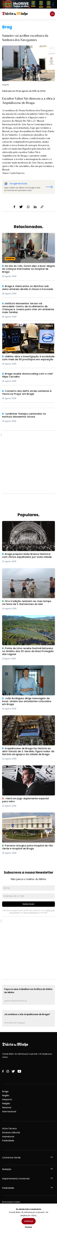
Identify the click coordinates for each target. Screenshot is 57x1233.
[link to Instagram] (7, 1071)
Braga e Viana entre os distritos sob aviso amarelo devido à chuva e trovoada (24, 288)
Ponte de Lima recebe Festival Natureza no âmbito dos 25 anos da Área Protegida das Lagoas (25, 620)
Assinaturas (8, 1136)
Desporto (7, 1099)
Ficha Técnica (9, 1128)
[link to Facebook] (3, 1071)
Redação (6, 1169)
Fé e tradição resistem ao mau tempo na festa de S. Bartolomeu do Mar (27, 571)
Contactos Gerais (11, 1157)
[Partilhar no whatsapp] (28, 206)
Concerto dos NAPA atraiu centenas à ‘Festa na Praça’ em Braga (27, 393)
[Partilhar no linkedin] (35, 206)
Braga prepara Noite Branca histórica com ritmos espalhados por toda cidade (25, 524)
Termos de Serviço (30, 912)
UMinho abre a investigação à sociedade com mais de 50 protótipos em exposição (27, 327)
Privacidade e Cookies (11, 1202)
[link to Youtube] (19, 1071)
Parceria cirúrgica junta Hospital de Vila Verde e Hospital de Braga (27, 816)
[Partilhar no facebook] (14, 206)
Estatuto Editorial (11, 1132)
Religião (6, 1103)
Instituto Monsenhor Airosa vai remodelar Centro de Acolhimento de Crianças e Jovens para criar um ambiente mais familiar (28, 306)
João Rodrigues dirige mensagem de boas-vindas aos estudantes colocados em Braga (26, 668)
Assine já (28, 1221)
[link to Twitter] (13, 1071)
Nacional (6, 1107)
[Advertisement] (28, 462)
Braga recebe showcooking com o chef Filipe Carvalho (26, 375)
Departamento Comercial (15, 1178)
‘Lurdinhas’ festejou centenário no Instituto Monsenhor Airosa (25, 415)
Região (5, 1095)
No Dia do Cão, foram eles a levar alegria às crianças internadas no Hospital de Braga (25, 236)
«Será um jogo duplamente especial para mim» (27, 766)
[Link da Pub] (28, 4)
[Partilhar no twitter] (21, 206)
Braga (5, 1091)
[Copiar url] (42, 206)
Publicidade (8, 1140)
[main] (28, 525)
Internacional (9, 1111)
